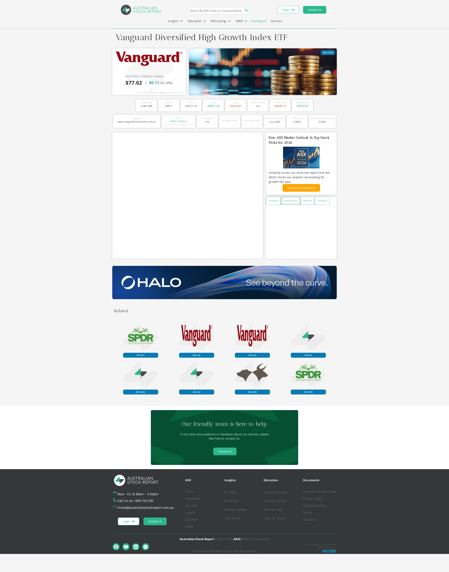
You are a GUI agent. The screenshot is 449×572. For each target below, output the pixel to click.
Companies (192, 498)
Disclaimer (310, 519)
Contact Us (314, 10)
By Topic (230, 492)
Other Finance (178, 121)
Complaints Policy (315, 505)
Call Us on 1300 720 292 (135, 501)
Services (276, 21)
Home (189, 491)
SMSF (189, 526)
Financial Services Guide (319, 491)
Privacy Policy (313, 498)
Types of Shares (275, 492)
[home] (141, 9)
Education (192, 519)
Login (286, 10)
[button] (174, 21)
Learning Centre (275, 501)
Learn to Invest (274, 518)
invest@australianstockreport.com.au (146, 507)
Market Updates (235, 509)
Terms (307, 512)
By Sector (231, 501)
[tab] (273, 200)
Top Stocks (232, 518)
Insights (190, 512)
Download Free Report (301, 188)
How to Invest (273, 509)
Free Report (259, 21)
